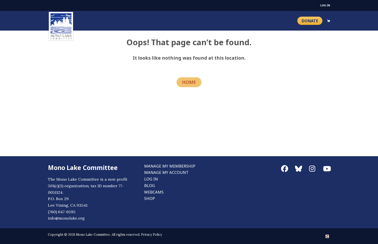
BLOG (149, 185)
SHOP (149, 198)
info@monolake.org (66, 218)
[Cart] (328, 20)
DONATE (309, 20)
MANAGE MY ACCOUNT (166, 172)
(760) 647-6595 (61, 211)
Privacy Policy (151, 235)
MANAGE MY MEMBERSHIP (169, 166)
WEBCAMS (154, 192)
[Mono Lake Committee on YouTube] (326, 166)
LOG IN (325, 5)
